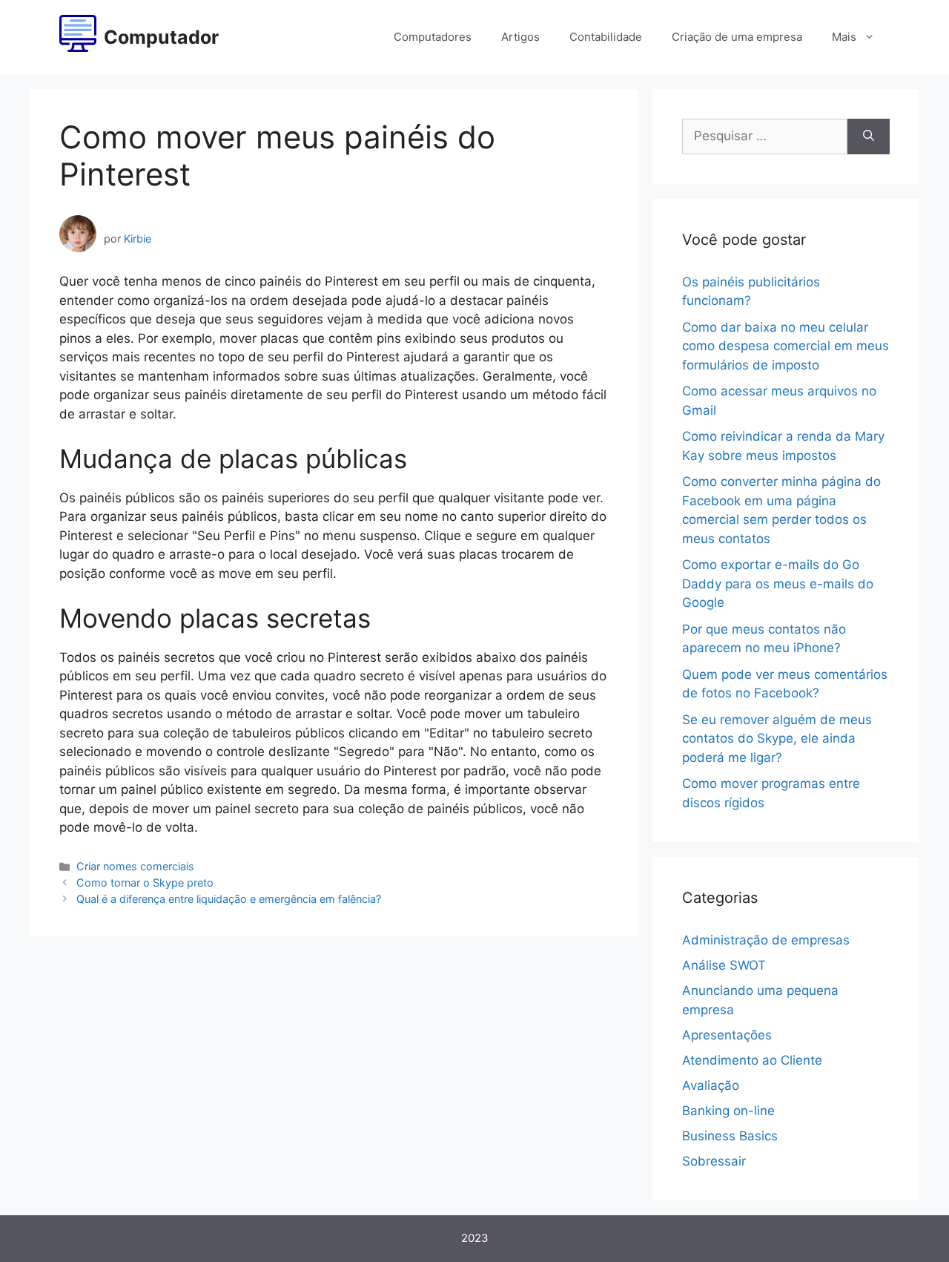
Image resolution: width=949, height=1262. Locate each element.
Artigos (520, 37)
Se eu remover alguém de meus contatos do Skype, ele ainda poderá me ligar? (777, 738)
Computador (161, 37)
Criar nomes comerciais (135, 866)
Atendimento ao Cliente (752, 1060)
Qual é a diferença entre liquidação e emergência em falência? (228, 899)
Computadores (433, 37)
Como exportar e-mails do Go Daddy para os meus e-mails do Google (777, 583)
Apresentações (727, 1035)
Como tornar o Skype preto (145, 882)
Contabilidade (605, 37)
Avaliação (710, 1085)
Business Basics (730, 1135)
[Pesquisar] (868, 136)
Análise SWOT (724, 965)
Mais (844, 37)
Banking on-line (728, 1110)
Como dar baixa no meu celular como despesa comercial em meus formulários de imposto (785, 346)
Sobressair (714, 1161)
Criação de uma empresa (737, 37)
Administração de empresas (766, 940)
